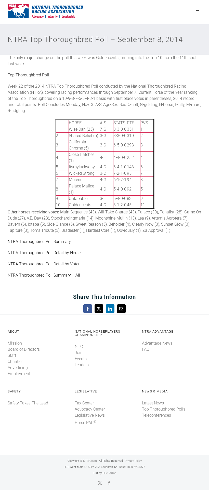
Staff (12, 355)
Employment (19, 373)
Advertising (18, 367)
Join (79, 352)
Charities (15, 361)
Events (81, 358)
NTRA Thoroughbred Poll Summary (39, 241)
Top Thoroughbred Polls (163, 409)
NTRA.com (90, 460)
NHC (79, 346)
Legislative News (90, 415)
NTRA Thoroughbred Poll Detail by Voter (44, 264)
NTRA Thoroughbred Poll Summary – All (44, 275)
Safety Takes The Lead (28, 403)
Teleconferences (156, 415)
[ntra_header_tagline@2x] (46, 5)
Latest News (153, 403)
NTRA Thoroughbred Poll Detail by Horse (44, 252)
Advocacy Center (90, 409)
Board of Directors (24, 349)
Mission (15, 343)
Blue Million (109, 473)
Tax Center (84, 403)
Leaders (82, 364)
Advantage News (157, 343)
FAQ (145, 349)
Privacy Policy (133, 460)
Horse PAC (85, 422)
